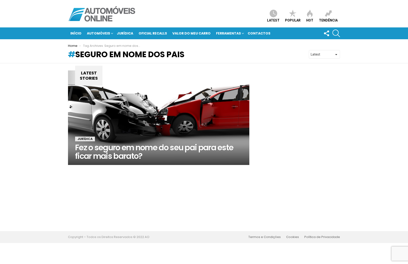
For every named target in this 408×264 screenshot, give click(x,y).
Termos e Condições (264, 237)
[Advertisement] (204, 198)
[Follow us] (326, 33)
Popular (293, 20)
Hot (309, 20)
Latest (273, 20)
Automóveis (98, 33)
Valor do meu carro (191, 33)
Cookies (292, 237)
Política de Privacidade (322, 237)
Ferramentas (228, 33)
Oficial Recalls (153, 33)
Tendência (328, 20)
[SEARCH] (336, 33)
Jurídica (125, 33)
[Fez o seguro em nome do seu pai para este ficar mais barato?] (158, 117)
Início (75, 33)
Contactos (259, 33)
